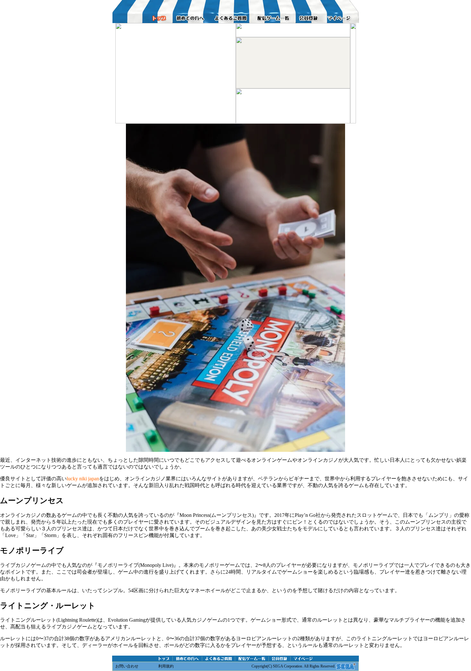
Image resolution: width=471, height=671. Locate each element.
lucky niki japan (83, 478)
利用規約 (166, 666)
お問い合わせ (126, 666)
